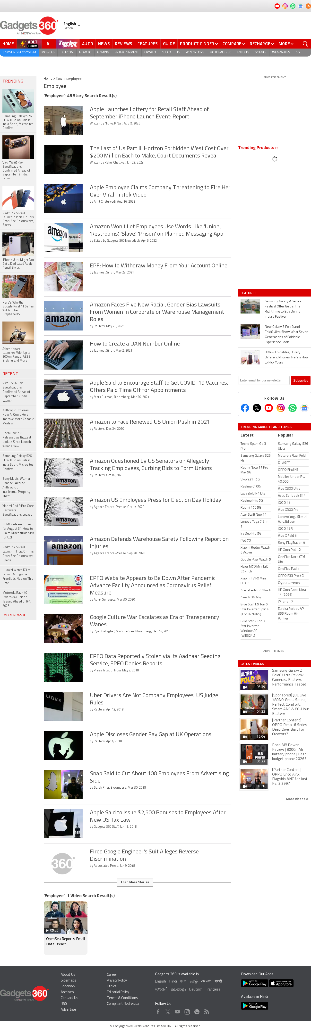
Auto (87, 44)
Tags (59, 79)
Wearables (281, 52)
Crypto (150, 52)
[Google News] (304, 408)
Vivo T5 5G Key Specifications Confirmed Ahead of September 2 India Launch (16, 392)
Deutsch (195, 989)
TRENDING (12, 81)
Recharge (260, 44)
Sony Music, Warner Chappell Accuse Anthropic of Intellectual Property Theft (16, 487)
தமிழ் (194, 981)
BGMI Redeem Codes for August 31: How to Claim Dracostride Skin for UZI (18, 531)
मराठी (218, 981)
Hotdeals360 (220, 52)
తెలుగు (206, 981)
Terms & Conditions (122, 998)
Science (261, 52)
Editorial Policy (118, 992)
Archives (67, 992)
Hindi (173, 981)
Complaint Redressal (123, 1004)
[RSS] (308, 6)
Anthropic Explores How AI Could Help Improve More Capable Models (18, 417)
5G (298, 52)
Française (213, 989)
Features (148, 44)
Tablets (243, 52)
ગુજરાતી (161, 989)
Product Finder (197, 44)
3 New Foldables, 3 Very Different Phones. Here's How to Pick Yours (287, 357)
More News (13, 615)
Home (8, 44)
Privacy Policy (117, 980)
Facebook (158, 1010)
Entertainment (127, 52)
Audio (166, 52)
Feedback (68, 986)
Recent (10, 374)
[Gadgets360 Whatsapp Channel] (292, 408)
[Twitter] (257, 408)
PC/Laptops (195, 52)
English (160, 981)
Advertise (68, 1010)
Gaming (103, 52)
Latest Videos (252, 663)
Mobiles (48, 52)
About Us (68, 975)
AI (49, 44)
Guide (169, 44)
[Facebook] (245, 408)
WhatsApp (197, 1010)
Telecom (67, 52)
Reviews (123, 44)
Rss (206, 1010)
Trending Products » (258, 148)
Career (112, 975)
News (104, 44)
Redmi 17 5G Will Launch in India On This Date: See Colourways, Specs (18, 554)
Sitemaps (68, 980)
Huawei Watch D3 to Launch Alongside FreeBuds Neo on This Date (17, 577)
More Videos (296, 798)
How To (85, 52)
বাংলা (183, 981)
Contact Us (69, 998)
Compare (232, 44)
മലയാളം (178, 989)
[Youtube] (269, 408)
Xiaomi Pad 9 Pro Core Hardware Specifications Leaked (18, 510)
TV (178, 52)
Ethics (112, 986)
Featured (249, 292)
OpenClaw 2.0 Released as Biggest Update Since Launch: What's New (17, 440)
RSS (64, 1004)
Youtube (177, 1010)
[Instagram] (280, 408)
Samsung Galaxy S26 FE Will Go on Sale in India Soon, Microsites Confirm (18, 462)
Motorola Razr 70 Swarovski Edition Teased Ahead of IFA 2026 (16, 599)
